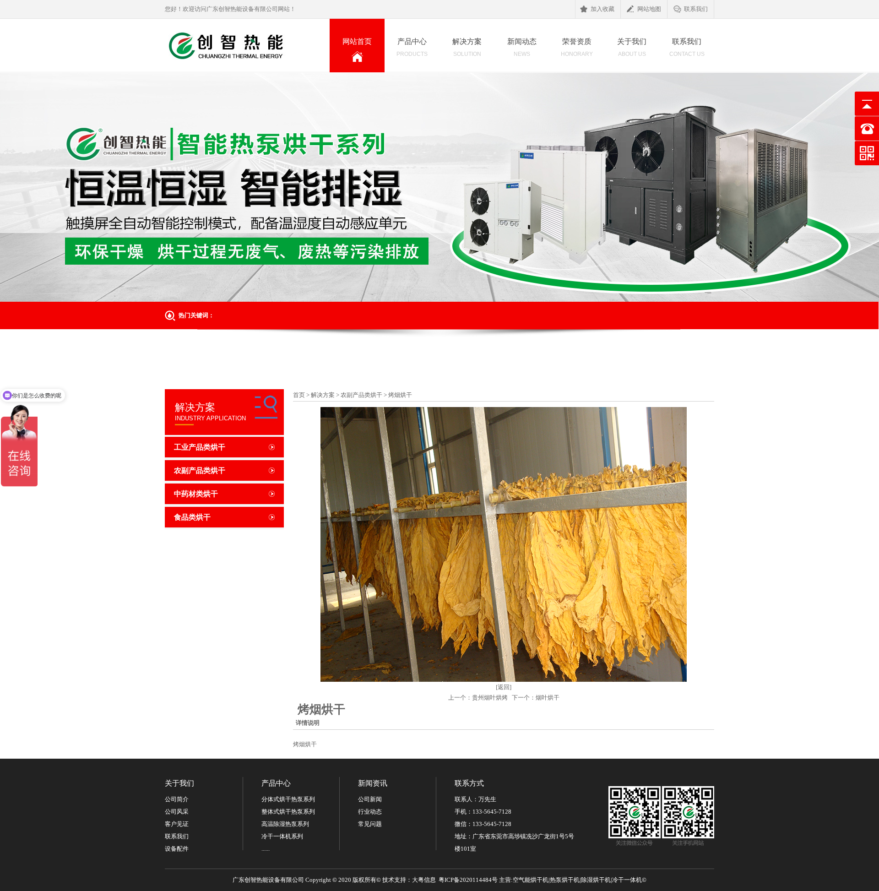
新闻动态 (522, 47)
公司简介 (177, 799)
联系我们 (696, 8)
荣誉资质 (577, 47)
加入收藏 (602, 8)
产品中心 (412, 47)
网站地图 (649, 8)
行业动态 (370, 811)
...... (265, 848)
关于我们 (631, 47)
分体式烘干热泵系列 (288, 799)
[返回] (503, 687)
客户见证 (177, 823)
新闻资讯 (372, 783)
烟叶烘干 (547, 697)
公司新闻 (370, 799)
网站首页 (363, 49)
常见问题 (370, 823)
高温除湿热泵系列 (285, 823)
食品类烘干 (192, 517)
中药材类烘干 (196, 494)
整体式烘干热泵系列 (288, 811)
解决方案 (467, 47)
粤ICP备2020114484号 (468, 879)
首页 (299, 394)
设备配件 (177, 848)
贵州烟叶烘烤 (490, 697)
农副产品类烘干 (199, 470)
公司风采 (177, 811)
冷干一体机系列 (282, 836)
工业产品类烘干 (199, 447)
